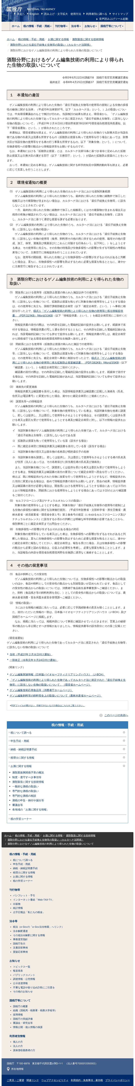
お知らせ (14, 960)
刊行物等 (14, 889)
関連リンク (33, 1080)
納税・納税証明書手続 (24, 749)
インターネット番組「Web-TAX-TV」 (33, 899)
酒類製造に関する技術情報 (88, 39)
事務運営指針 (20, 939)
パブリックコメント (24, 975)
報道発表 (18, 970)
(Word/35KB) (111, 362)
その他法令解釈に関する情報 (29, 935)
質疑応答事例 (20, 951)
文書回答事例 (20, 947)
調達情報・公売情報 (24, 979)
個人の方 (18, 1041)
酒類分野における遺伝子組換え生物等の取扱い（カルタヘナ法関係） (51, 44)
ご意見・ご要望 (15, 1080)
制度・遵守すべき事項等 (26, 777)
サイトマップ (120, 14)
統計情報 (18, 908)
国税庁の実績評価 (23, 1018)
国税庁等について (20, 1000)
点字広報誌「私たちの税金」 (29, 912)
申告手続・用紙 (20, 741)
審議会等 (17, 805)
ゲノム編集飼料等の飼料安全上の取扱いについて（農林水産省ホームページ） (56, 695)
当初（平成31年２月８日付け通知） (31, 654)
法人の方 (18, 1046)
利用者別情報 (17, 1036)
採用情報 (18, 1014)
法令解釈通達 (20, 931)
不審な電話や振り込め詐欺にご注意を (34, 987)
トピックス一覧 (21, 966)
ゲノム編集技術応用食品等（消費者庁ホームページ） (41, 690)
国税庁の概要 (20, 1006)
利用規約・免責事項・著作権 (87, 1080)
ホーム (16, 26)
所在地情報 (17, 1068)
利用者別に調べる (96, 14)
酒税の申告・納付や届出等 (28, 800)
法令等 (13, 921)
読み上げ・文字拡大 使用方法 (62, 14)
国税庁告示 (19, 943)
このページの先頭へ (116, 715)
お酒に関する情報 (58, 39)
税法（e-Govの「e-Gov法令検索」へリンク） (38, 926)
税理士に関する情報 (22, 757)
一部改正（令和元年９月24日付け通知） (34, 660)
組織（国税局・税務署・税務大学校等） (35, 1010)
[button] (37, 26)
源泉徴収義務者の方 (24, 1050)
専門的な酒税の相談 (24, 795)
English (34, 14)
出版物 (16, 903)
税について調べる (21, 732)
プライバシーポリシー (117, 1080)
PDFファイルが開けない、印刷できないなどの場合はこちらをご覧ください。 (48, 705)
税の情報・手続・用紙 (31, 39)
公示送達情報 (20, 983)
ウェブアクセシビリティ (54, 1080)
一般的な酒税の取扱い (25, 786)
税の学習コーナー (21, 818)
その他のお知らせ (23, 991)
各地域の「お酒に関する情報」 (30, 809)
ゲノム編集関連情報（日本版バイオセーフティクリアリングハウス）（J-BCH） (57, 674)
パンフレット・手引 (24, 895)
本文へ (21, 14)
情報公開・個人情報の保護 (28, 1027)
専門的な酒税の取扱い (25, 791)
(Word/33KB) (45, 315)
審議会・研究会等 (23, 1022)
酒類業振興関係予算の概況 (28, 772)
